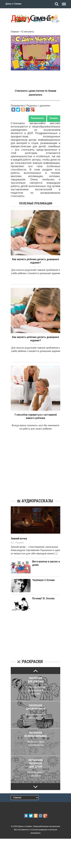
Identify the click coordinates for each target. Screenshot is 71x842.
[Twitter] (18, 110)
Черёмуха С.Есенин (43, 580)
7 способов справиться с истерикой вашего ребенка (35, 416)
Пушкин (19, 543)
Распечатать (37, 118)
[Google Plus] (33, 110)
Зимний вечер (19, 538)
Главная (15, 32)
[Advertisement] (35, 80)
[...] (55, 554)
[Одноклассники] (23, 110)
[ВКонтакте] (13, 110)
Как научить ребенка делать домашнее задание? (35, 261)
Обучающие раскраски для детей (35, 763)
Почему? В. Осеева (43, 598)
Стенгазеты (28, 32)
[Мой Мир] (28, 110)
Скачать (53, 118)
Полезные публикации (35, 203)
